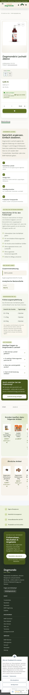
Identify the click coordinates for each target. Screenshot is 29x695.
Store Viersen (7, 624)
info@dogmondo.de (10, 591)
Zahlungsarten (7, 642)
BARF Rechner (4, 1)
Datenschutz (13, 676)
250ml (6, 74)
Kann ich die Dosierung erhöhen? (11, 373)
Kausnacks (6, 605)
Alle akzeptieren (14, 680)
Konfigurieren (14, 684)
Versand (6, 645)
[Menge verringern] (4, 106)
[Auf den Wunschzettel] (23, 24)
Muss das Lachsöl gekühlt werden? (12, 366)
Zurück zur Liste (6, 13)
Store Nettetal (7, 621)
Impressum (5, 676)
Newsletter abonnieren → (16, 556)
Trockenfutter (7, 600)
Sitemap (6, 650)
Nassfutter (6, 603)
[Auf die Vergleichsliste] (19, 24)
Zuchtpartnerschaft (9, 631)
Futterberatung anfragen (14, 396)
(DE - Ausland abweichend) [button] (9, 96)
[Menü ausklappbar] (2, 3)
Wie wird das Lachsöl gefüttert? (10, 352)
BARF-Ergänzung (8, 608)
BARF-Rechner (7, 640)
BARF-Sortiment (8, 618)
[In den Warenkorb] (2, 18)
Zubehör (6, 610)
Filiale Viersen (25, 1)
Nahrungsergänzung (12, 65)
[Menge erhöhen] (24, 106)
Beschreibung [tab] (5, 121)
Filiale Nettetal (18, 1)
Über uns (6, 626)
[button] (18, 4)
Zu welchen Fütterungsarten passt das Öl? (13, 359)
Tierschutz (6, 629)
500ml (10, 74)
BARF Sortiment (11, 1)
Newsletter (6, 647)
